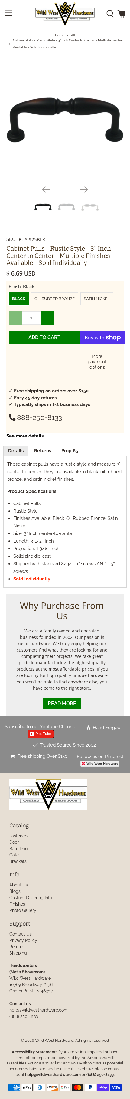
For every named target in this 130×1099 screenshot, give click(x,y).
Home (59, 35)
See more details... (26, 436)
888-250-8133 (39, 417)
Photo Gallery (22, 910)
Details (16, 451)
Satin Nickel (97, 298)
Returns (42, 451)
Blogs (15, 891)
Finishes (17, 904)
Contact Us (20, 934)
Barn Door (19, 848)
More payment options (97, 362)
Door (14, 842)
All (73, 35)
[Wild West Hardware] (65, 14)
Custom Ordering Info (30, 897)
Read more (62, 703)
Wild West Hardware (54, 1040)
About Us (18, 885)
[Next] (84, 189)
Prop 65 (69, 451)
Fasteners (18, 835)
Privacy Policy (23, 940)
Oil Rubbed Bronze (54, 298)
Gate (14, 855)
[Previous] (45, 189)
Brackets (18, 861)
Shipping (18, 953)
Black (18, 298)
